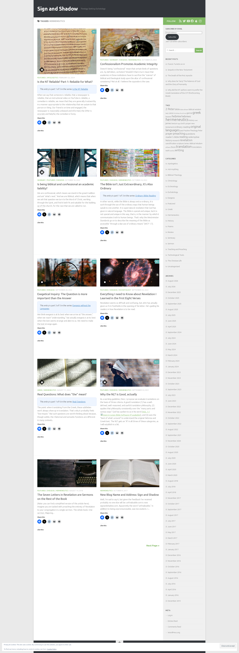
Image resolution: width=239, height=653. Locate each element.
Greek (39, 390)
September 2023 (174, 389)
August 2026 (173, 281)
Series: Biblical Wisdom (193, 143)
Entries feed (173, 621)
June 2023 (172, 401)
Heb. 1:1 (146, 412)
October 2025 (173, 298)
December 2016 (174, 555)
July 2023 (171, 395)
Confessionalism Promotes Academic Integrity (128, 63)
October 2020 (173, 447)
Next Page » (152, 545)
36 (157, 362)
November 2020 (174, 441)
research (176, 141)
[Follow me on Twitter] (184, 21)
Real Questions (79, 402)
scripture (180, 143)
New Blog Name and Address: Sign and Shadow (129, 494)
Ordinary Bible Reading (145, 196)
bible (177, 109)
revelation (186, 140)
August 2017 (173, 515)
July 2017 (171, 521)
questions (190, 134)
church (182, 113)
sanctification (171, 143)
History (171, 221)
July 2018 (171, 487)
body (167, 113)
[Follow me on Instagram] (200, 21)
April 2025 (172, 327)
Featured (41, 78)
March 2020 (172, 475)
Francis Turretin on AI (176, 64)
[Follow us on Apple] (196, 21)
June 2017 (172, 527)
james (168, 123)
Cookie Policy (52, 649)
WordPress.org (174, 632)
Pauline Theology (191, 131)
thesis (173, 147)
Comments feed (174, 627)
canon (171, 113)
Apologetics (52, 78)
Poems (170, 226)
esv (185, 113)
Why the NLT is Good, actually (118, 394)
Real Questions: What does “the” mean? (62, 394)
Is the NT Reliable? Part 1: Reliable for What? (65, 81)
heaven (168, 117)
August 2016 (173, 578)
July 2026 (171, 287)
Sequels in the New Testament (180, 70)
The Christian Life (175, 261)
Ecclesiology (173, 186)
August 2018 (173, 481)
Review (171, 232)
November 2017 (174, 498)
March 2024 (172, 355)
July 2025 (171, 315)
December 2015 (174, 601)
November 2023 (174, 378)
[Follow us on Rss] (180, 21)
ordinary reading (182, 127)
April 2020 (172, 469)
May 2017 (172, 532)
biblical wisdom (195, 109)
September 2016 (174, 572)
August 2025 (173, 309)
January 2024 (173, 367)
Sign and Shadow (57, 9)
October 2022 (173, 418)
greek (197, 112)
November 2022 (174, 412)
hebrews (186, 116)
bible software (184, 109)
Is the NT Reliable (80, 89)
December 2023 (174, 372)
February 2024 (173, 361)
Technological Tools (176, 255)
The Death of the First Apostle (180, 75)
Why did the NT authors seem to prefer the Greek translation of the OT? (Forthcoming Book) (184, 93)
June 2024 (172, 344)
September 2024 (174, 332)
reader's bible (172, 137)
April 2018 (172, 492)
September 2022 (174, 424)
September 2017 (174, 509)
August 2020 (173, 452)
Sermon (171, 244)
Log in (170, 615)
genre (189, 113)
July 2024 (171, 338)
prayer (169, 133)
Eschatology (125, 290)
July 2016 (171, 584)
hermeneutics (177, 120)
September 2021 (174, 435)
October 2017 (173, 504)
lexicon (174, 123)
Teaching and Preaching (177, 249)
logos (179, 123)
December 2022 (174, 407)
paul (181, 131)
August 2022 (173, 429)
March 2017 (172, 538)
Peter (200, 131)
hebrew (176, 116)
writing (179, 150)
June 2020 (172, 464)
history (191, 120)
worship (172, 150)
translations (197, 147)
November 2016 (174, 561)
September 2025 (174, 304)
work (168, 151)
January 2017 (173, 549)
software (168, 147)
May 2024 (172, 349)
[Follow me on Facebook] (192, 21)
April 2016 (172, 589)
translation (184, 146)
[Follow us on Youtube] (188, 21)
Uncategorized (174, 266)
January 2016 (173, 595)
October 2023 (173, 384)
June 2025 (172, 321)
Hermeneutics (134, 60)
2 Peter (170, 109)
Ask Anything (173, 169)
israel (196, 120)
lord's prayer (186, 123)
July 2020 (171, 458)
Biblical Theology (175, 175)
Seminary (114, 60)
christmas (176, 113)
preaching (179, 133)
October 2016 (173, 567)
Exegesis (123, 60)
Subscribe (172, 37)
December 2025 (174, 292)
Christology (172, 181)
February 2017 (173, 544)
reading (183, 136)
